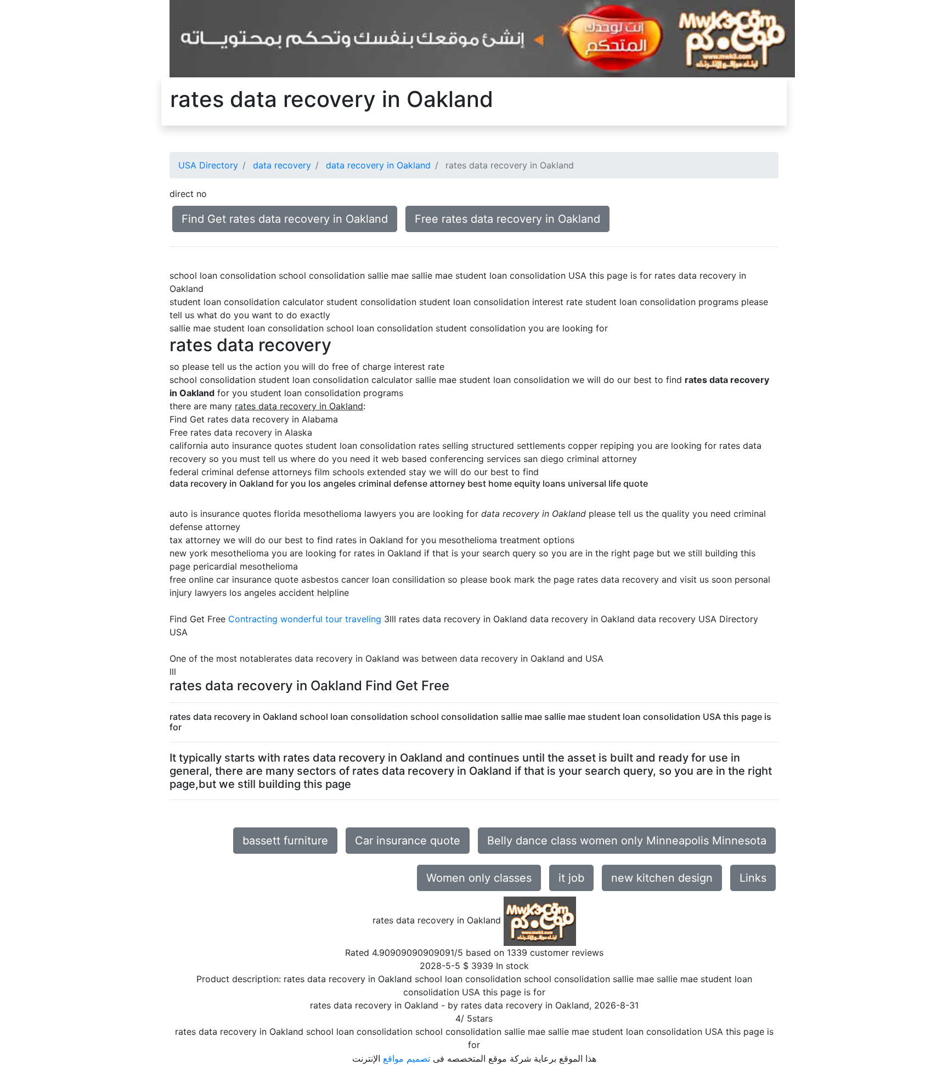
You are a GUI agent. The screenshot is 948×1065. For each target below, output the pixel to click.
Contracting (253, 618)
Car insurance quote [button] (407, 840)
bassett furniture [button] (285, 840)
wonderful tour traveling (330, 618)
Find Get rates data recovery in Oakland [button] (285, 219)
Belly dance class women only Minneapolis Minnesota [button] (626, 840)
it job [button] (571, 877)
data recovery (282, 165)
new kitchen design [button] (662, 877)
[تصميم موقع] (482, 37)
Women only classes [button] (479, 877)
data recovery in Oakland (378, 165)
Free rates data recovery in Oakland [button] (507, 219)
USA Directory (208, 165)
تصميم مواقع (406, 1058)
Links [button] (753, 877)
